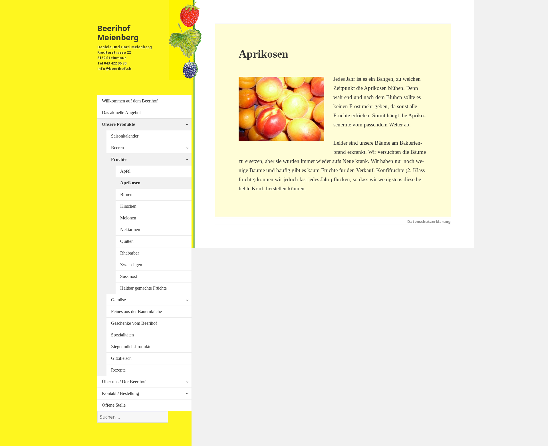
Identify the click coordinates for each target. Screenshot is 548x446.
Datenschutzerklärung (429, 221)
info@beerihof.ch (114, 68)
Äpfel (125, 171)
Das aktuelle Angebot (121, 112)
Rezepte (118, 370)
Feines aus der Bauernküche (136, 311)
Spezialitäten (122, 334)
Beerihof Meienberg (118, 33)
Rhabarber (129, 253)
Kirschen (128, 206)
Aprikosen (130, 182)
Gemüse (118, 299)
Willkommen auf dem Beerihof (130, 100)
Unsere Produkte (118, 124)
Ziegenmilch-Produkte (131, 346)
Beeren (117, 147)
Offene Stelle (114, 405)
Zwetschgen (131, 264)
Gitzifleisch (121, 358)
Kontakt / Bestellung (120, 393)
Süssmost (128, 276)
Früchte (118, 159)
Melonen (128, 217)
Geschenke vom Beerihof (134, 323)
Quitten (127, 241)
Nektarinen (130, 229)
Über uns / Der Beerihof (124, 381)
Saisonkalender (124, 136)
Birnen (126, 194)
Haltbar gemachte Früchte (143, 288)
